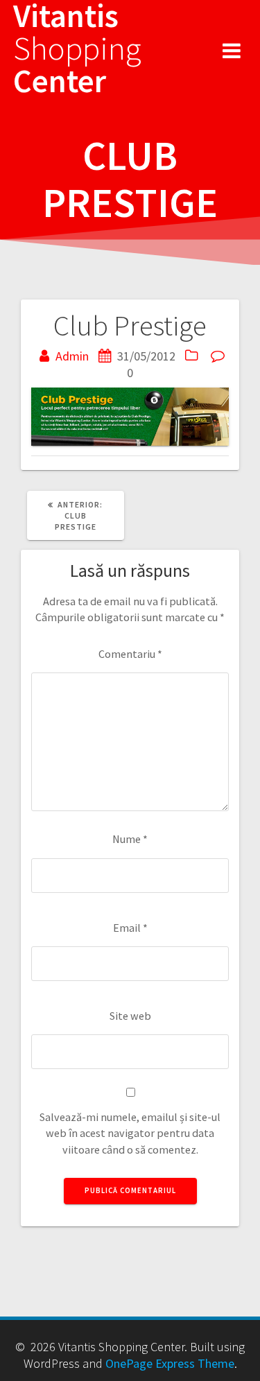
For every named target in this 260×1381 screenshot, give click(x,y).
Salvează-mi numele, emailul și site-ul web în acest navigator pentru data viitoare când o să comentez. (130, 1133)
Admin (72, 356)
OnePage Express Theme (169, 1363)
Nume (130, 839)
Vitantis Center (77, 48)
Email (130, 928)
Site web (130, 1016)
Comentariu (130, 654)
